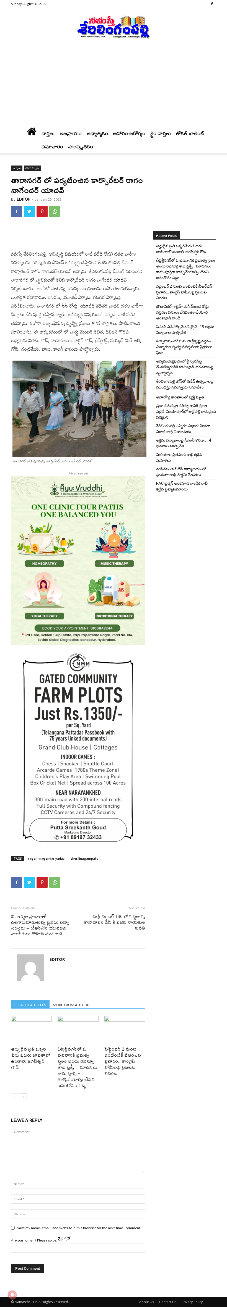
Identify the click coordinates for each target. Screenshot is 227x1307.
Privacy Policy (192, 1302)
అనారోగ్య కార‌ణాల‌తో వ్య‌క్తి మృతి (180, 397)
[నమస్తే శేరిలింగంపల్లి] (113, 26)
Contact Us (167, 1302)
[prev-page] (14, 1096)
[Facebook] (212, 4)
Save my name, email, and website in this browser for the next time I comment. (79, 1227)
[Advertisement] (113, 85)
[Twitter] (29, 211)
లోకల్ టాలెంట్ (190, 133)
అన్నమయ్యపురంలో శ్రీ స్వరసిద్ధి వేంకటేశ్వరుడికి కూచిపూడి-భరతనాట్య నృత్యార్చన (184, 367)
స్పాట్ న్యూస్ (32, 168)
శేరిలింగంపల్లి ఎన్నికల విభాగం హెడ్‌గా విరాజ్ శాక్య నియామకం (183, 429)
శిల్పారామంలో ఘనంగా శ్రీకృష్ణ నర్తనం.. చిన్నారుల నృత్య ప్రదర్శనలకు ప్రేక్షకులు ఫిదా (184, 347)
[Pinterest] (42, 211)
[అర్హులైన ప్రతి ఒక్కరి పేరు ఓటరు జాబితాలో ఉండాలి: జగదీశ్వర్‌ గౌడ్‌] (31, 1030)
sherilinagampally (84, 858)
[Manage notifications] (12, 1294)
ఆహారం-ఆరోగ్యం (129, 133)
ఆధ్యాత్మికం (97, 133)
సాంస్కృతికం (80, 146)
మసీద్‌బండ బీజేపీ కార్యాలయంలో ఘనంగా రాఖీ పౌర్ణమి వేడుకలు (181, 472)
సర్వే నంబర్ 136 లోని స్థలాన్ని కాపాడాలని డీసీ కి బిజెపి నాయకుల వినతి (114, 922)
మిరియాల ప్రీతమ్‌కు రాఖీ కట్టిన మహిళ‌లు (179, 457)
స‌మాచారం (52, 146)
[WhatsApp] (54, 211)
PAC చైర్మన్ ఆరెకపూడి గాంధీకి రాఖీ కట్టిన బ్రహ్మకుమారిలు (182, 486)
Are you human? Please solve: (34, 1240)
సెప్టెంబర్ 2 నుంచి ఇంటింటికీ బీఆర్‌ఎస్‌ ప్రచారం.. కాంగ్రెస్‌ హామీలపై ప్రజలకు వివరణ (122, 1061)
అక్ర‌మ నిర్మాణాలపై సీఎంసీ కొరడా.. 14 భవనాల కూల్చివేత (183, 443)
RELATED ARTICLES (30, 1004)
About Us (146, 1302)
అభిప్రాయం (71, 133)
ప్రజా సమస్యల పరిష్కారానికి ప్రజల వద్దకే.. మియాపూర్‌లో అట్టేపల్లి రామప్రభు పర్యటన (186, 411)
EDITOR (23, 199)
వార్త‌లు (48, 133)
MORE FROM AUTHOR (71, 1004)
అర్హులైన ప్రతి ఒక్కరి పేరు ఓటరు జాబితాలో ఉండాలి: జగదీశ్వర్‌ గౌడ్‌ (30, 1058)
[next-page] (23, 1096)
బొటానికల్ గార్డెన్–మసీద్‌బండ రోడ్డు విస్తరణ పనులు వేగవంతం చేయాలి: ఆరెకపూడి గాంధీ (182, 312)
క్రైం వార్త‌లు (160, 133)
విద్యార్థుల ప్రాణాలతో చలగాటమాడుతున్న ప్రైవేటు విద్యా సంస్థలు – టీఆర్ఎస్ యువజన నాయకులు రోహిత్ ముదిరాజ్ (40, 924)
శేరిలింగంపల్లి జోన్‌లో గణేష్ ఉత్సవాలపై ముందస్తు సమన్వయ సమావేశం (184, 384)
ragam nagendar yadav (46, 858)
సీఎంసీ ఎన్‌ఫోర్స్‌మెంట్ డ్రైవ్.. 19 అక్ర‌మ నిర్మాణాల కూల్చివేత (185, 329)
